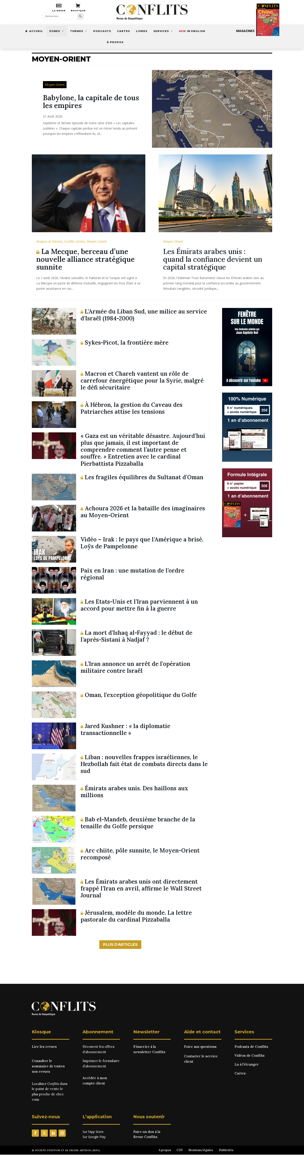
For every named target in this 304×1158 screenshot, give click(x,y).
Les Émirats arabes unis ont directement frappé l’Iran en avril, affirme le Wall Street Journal (141, 888)
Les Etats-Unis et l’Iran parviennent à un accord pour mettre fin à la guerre (139, 605)
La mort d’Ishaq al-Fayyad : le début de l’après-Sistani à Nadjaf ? (136, 636)
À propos (115, 42)
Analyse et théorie (49, 241)
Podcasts (102, 31)
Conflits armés (74, 241)
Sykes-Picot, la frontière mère (125, 342)
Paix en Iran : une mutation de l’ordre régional (132, 574)
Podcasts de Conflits (251, 1046)
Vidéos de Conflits (250, 1055)
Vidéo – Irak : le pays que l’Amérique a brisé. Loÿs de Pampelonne (142, 543)
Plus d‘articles (120, 944)
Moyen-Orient (55, 84)
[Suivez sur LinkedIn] (53, 1133)
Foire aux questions (200, 1046)
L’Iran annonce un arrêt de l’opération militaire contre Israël (135, 667)
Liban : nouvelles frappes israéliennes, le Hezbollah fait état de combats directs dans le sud (144, 764)
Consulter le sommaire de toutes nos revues (48, 1066)
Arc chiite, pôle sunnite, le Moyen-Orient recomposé (140, 854)
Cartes (123, 31)
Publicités (226, 1150)
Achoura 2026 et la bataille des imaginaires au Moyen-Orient (143, 512)
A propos (165, 1150)
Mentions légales (200, 1150)
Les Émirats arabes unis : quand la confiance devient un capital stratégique (212, 259)
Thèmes (76, 31)
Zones (54, 31)
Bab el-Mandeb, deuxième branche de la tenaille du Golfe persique (138, 823)
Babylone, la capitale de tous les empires (91, 101)
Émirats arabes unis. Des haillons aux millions (134, 792)
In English (192, 31)
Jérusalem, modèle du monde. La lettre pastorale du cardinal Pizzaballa (136, 916)
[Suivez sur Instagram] (62, 1133)
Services (161, 31)
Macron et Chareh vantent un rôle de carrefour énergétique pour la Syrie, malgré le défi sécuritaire (142, 380)
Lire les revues (44, 1046)
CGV (179, 1150)
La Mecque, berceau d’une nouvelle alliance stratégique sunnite (85, 259)
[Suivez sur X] (44, 1133)
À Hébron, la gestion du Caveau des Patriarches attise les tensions (131, 408)
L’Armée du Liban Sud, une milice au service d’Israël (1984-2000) (144, 315)
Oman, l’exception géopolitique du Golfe (140, 695)
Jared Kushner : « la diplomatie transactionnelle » (125, 729)
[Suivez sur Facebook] (35, 1133)
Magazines (245, 31)
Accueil (36, 31)
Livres (141, 31)
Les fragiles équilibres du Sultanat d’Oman (143, 477)
